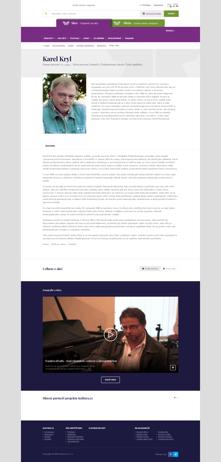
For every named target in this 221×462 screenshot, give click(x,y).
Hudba (71, 46)
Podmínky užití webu (75, 439)
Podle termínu (151, 269)
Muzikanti (102, 46)
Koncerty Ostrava (165, 437)
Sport (87, 38)
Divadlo (170, 31)
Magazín (129, 38)
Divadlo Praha (141, 434)
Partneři (47, 437)
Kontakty (47, 439)
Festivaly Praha (142, 437)
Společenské (115, 38)
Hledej (171, 14)
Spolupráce (48, 434)
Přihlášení (146, 5)
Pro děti (62, 38)
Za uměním (99, 38)
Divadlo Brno (163, 432)
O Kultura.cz (49, 432)
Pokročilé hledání (153, 14)
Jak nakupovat (73, 441)
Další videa (110, 380)
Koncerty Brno (142, 432)
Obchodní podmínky (75, 437)
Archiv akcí (171, 269)
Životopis (50, 146)
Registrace (158, 5)
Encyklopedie (58, 46)
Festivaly (75, 38)
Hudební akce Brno (165, 439)
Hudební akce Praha (144, 439)
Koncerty (49, 38)
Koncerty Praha (164, 434)
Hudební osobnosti (85, 46)
